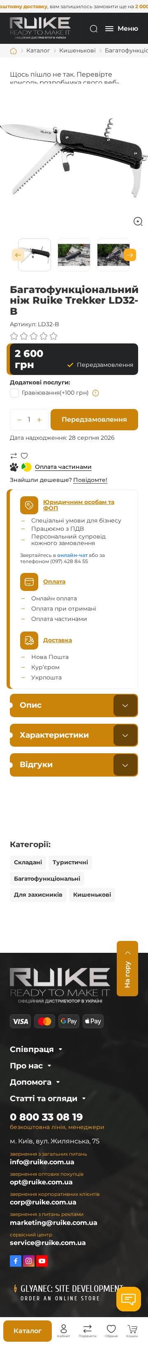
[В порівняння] (13, 455)
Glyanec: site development (72, 1289)
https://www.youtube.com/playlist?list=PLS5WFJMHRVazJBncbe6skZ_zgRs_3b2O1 (42, 1261)
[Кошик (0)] (132, 1329)
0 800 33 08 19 (46, 1117)
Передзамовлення (94, 419)
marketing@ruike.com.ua (53, 1223)
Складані (28, 862)
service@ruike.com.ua (48, 1243)
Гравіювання (55, 392)
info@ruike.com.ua (42, 1162)
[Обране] (111, 1329)
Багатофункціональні (47, 878)
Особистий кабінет (64, 1329)
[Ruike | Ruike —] (40, 28)
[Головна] (13, 51)
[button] (18, 255)
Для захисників (38, 894)
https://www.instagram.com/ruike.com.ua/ (29, 1261)
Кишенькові (92, 894)
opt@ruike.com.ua (41, 1182)
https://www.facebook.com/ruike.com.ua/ (15, 1261)
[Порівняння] (87, 1329)
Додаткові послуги (39, 382)
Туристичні (70, 862)
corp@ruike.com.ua (43, 1202)
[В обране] (24, 455)
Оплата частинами (63, 466)
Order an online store (60, 1298)
